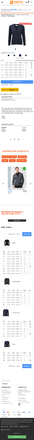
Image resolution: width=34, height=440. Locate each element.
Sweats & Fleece (22, 156)
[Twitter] (14, 139)
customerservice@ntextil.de (24, 391)
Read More (15, 423)
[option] (17, 34)
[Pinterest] (18, 139)
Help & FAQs (4, 399)
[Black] (8, 55)
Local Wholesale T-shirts (7, 403)
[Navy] (26, 55)
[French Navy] (20, 55)
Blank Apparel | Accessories (9, 156)
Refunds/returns (5, 397)
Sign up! (5, 383)
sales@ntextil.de (22, 394)
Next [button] (31, 35)
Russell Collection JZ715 (7, 99)
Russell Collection (6, 14)
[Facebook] (10, 139)
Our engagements (6, 401)
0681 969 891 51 (22, 398)
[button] (8, 90)
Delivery (3, 395)
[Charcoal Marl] (14, 55)
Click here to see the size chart (24, 60)
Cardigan (5, 160)
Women (12, 160)
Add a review (17, 220)
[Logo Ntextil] (17, 2)
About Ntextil (4, 390)
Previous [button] (3, 35)
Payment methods (6, 394)
